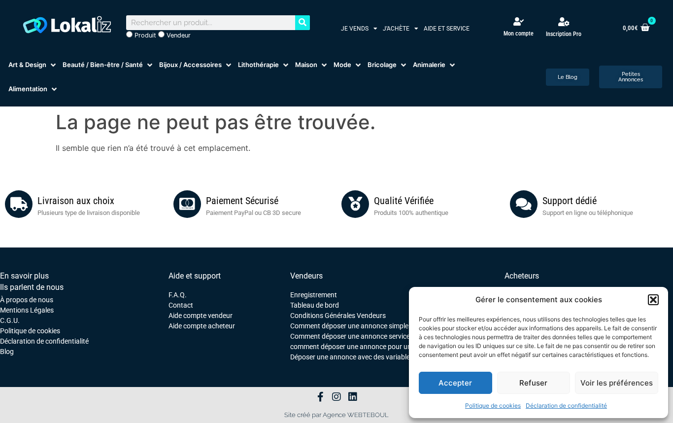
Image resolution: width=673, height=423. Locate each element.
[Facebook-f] (320, 397)
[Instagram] (336, 397)
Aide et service (447, 28)
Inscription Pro (563, 34)
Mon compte (519, 33)
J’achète (396, 28)
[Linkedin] (353, 397)
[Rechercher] (302, 22)
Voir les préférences (616, 383)
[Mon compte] (518, 21)
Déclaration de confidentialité (566, 405)
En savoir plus (24, 276)
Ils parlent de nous (32, 287)
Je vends (355, 28)
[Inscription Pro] (563, 21)
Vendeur (178, 35)
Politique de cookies (493, 405)
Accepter (455, 383)
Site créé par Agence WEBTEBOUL (336, 415)
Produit (144, 35)
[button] (653, 300)
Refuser (533, 383)
